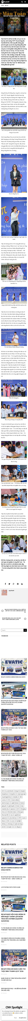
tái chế (3, 827)
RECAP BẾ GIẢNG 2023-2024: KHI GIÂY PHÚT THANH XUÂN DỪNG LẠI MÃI (11, 618)
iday (22, 806)
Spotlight (19, 821)
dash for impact (5, 803)
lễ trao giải (20, 812)
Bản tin (14, 27)
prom (24, 818)
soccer (12, 821)
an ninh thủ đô (9, 791)
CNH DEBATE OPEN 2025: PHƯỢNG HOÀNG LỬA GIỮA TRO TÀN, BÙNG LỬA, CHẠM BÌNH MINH (13, 940)
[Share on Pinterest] (17, 584)
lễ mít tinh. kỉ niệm (12, 812)
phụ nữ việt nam (13, 818)
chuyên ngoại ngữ (21, 794)
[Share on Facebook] (5, 584)
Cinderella (15, 797)
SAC (8, 821)
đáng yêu (19, 827)
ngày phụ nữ (4, 818)
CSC (9, 800)
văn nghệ (9, 827)
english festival (14, 803)
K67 (18, 809)
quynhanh (14, 24)
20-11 (3, 791)
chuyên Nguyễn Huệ (6, 797)
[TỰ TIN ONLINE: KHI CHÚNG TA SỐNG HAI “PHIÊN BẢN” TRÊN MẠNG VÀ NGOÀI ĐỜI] (14, 768)
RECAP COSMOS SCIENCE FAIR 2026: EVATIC (13, 677)
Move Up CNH (5, 815)
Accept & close (22, 1017)
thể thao (4, 824)
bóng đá (23, 791)
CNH (21, 797)
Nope (15, 1017)
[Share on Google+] (13, 584)
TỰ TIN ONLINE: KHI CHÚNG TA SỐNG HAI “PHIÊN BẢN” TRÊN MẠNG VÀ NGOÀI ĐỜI (12, 780)
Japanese (13, 809)
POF (20, 818)
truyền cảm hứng (18, 824)
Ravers (3, 821)
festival (22, 803)
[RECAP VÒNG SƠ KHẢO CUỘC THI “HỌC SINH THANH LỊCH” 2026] (14, 717)
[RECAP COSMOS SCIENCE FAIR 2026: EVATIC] (14, 666)
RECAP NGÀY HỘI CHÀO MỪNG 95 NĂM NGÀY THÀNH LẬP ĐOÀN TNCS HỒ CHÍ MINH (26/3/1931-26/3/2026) (13, 702)
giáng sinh (4, 806)
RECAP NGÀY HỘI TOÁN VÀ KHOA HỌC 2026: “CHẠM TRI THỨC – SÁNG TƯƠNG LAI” (13, 754)
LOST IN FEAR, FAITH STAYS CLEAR (10, 887)
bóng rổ (17, 791)
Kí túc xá (4, 812)
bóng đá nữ (12, 794)
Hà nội (17, 806)
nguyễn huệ (17, 815)
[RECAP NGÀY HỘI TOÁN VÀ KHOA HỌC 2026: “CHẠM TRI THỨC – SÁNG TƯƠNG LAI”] (14, 743)
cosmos (4, 800)
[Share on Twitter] (9, 584)
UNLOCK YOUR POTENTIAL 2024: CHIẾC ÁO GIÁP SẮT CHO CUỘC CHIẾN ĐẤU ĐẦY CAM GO (15, 611)
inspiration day (5, 809)
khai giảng (23, 809)
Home (2, 5)
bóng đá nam (5, 794)
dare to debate (15, 800)
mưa (12, 815)
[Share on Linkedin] (22, 584)
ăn (13, 827)
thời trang (10, 824)
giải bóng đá (11, 806)
